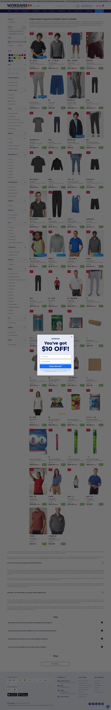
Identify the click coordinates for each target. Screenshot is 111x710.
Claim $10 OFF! (55, 366)
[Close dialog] (71, 336)
